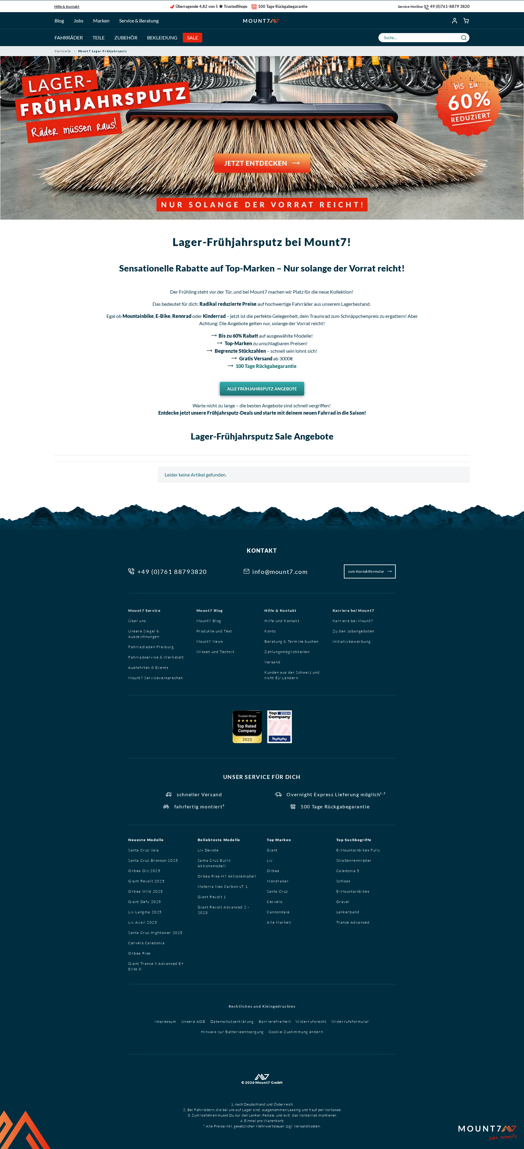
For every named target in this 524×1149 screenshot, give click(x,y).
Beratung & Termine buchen (291, 641)
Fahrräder (69, 37)
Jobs (78, 20)
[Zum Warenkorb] (466, 21)
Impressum (165, 1021)
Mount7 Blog (209, 610)
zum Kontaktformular (366, 571)
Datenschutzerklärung (232, 1021)
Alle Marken (279, 922)
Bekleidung (162, 37)
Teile (98, 37)
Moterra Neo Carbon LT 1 (223, 886)
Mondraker (278, 881)
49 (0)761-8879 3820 (450, 6)
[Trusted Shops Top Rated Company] (247, 726)
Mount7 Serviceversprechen (155, 678)
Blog (59, 20)
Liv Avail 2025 (142, 922)
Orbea (273, 870)
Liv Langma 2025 (145, 912)
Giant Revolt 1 (212, 897)
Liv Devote (208, 850)
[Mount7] (261, 21)
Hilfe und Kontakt (281, 620)
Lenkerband (348, 912)
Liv (270, 860)
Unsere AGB (193, 1021)
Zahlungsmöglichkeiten (287, 651)
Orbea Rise (139, 953)
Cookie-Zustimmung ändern (296, 1031)
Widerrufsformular (350, 1021)
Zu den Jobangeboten (354, 631)
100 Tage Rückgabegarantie (282, 6)
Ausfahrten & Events (148, 667)
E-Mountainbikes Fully (358, 850)
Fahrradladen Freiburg (151, 647)
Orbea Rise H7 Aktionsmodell (227, 876)
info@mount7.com (279, 571)
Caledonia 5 (348, 870)
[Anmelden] (455, 21)
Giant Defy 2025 (144, 901)
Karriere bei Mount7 (354, 610)
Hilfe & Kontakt (66, 6)
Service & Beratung (139, 20)
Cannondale (278, 912)
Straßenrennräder (354, 860)
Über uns (137, 620)
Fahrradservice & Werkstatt (156, 657)
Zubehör (125, 37)
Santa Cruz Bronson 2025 (153, 860)
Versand (272, 662)
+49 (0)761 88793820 (172, 571)
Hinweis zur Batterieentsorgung (232, 1031)
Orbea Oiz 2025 (144, 870)
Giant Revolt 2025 (146, 881)
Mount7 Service (144, 610)
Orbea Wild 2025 (145, 891)
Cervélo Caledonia (146, 943)
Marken (101, 20)
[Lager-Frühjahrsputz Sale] (262, 138)
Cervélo (274, 901)
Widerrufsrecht (311, 1021)
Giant (272, 850)
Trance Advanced (353, 922)
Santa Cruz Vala (143, 850)
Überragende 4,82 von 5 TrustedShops (211, 6)
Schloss (343, 881)
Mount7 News (209, 641)
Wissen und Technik (215, 651)
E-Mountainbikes (353, 891)
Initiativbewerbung (352, 641)
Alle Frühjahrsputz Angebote (262, 388)
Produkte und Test (214, 631)
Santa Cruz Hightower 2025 (155, 932)
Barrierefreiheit (275, 1021)
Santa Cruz (277, 891)
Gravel (343, 901)
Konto (270, 631)
